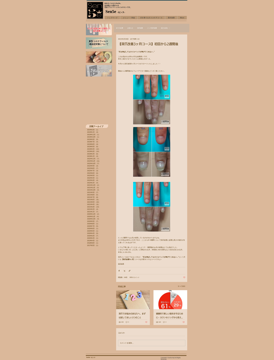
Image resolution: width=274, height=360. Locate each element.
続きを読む (164, 28)
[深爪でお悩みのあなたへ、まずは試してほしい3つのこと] (133, 299)
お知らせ (130, 28)
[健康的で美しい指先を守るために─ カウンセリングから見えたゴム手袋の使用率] (170, 299)
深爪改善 (140, 28)
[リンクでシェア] (130, 271)
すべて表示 (181, 286)
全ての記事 (119, 28)
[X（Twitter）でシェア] (124, 271)
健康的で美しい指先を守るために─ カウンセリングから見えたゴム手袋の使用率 (169, 316)
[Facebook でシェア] (119, 271)
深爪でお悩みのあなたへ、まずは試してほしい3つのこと (132, 315)
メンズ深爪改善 (152, 28)
